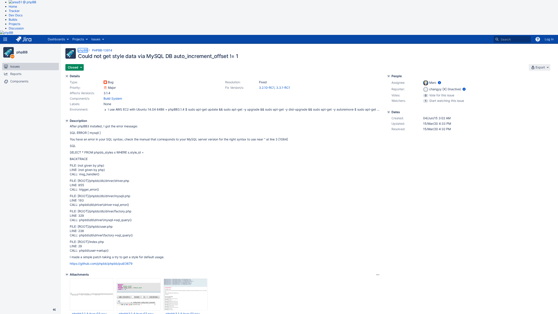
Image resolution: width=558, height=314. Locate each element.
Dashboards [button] (56, 39)
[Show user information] (439, 82)
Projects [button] (78, 39)
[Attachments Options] (378, 274)
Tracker (14, 11)
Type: (74, 82)
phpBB (22, 52)
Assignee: (398, 82)
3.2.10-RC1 (266, 87)
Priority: (75, 87)
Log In (549, 39)
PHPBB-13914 (102, 50)
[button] (5, 39)
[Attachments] (66, 274)
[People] (388, 76)
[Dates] (388, 112)
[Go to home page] (27, 39)
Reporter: (398, 89)
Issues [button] (95, 39)
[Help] (538, 39)
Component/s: (80, 98)
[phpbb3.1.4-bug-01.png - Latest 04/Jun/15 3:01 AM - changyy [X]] (185, 295)
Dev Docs (15, 15)
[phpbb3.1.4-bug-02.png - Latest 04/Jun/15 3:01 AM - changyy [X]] (138, 294)
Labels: (75, 104)
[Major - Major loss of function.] (105, 87)
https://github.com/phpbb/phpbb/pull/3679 (101, 263)
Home (13, 6)
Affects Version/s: (82, 93)
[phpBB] (8, 52)
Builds (13, 19)
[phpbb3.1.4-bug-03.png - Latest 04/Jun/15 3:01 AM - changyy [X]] (92, 294)
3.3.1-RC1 (283, 87)
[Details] (66, 76)
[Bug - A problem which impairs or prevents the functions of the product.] (105, 82)
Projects (14, 24)
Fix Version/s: (234, 87)
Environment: (79, 109)
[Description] (66, 120)
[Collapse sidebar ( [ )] (54, 309)
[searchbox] (512, 39)
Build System (113, 98)
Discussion (16, 28)
